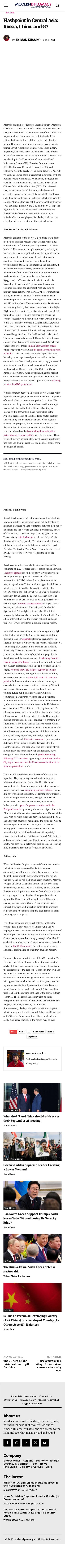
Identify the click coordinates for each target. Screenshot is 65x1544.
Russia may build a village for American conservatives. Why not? (49, 1365)
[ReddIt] (38, 50)
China (22, 1031)
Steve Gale (8, 1329)
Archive (10, 12)
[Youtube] (45, 1443)
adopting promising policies (38, 789)
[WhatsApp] (22, 50)
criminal (38, 603)
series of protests (13, 572)
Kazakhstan (38, 1031)
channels (26, 638)
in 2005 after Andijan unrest (42, 345)
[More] (55, 50)
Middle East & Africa (13, 1159)
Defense (8, 1261)
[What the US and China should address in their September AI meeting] (32, 1097)
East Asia (8, 1310)
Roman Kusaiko (28, 40)
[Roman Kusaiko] (7, 38)
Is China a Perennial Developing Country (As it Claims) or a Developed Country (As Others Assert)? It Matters (31, 1320)
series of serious (26, 603)
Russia (50, 1031)
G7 (29, 1031)
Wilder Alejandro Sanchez (16, 1276)
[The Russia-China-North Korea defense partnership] (32, 1248)
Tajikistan (32, 1036)
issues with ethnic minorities (41, 431)
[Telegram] (46, 50)
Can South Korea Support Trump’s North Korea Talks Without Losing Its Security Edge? (30, 1218)
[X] (14, 50)
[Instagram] (16, 1443)
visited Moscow (25, 537)
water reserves (10, 435)
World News (10, 1208)
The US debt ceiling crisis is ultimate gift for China (16, 1364)
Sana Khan (9, 1174)
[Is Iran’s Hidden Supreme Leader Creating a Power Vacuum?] (32, 1146)
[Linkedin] (30, 50)
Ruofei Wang (10, 1125)
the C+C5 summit (22, 946)
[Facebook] (6, 50)
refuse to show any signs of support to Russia (33, 669)
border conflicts (26, 435)
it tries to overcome (33, 739)
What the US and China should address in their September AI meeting (31, 1118)
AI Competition (11, 1110)
